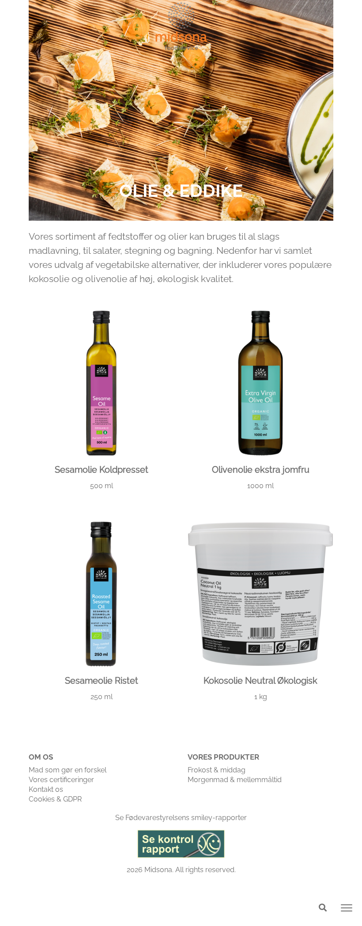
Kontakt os (46, 789)
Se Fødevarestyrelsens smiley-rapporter (181, 817)
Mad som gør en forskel (67, 770)
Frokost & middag (216, 770)
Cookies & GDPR (55, 799)
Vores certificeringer (61, 779)
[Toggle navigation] (347, 907)
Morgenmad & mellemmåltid (235, 779)
